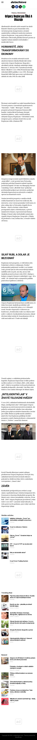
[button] (2, 2)
